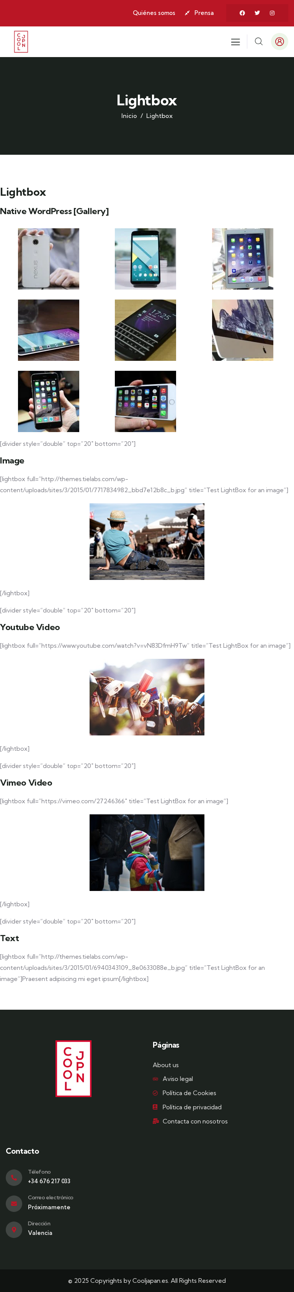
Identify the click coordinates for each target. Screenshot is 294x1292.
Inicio (129, 116)
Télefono (39, 1171)
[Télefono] (14, 1177)
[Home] (21, 41)
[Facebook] (242, 13)
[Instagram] (272, 13)
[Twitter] (257, 13)
